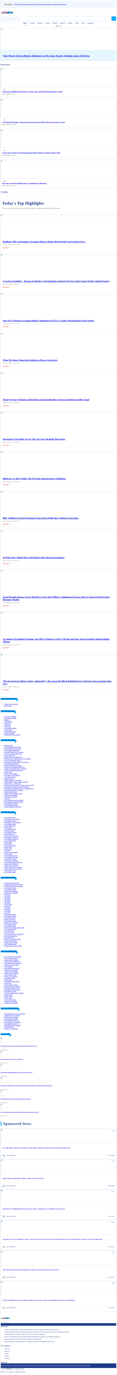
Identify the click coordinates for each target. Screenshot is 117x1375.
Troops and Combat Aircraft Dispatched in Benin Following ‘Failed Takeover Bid (31, 153)
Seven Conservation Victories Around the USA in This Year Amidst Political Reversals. (20, 1112)
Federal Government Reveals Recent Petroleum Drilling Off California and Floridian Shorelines (32, 1337)
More (83, 23)
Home (25, 23)
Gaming (70, 23)
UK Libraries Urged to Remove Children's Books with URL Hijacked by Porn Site (19, 1046)
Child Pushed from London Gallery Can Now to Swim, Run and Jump (24, 1334)
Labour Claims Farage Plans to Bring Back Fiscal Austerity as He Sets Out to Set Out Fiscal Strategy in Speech (36, 1332)
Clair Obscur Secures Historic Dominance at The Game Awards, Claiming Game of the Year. (46, 56)
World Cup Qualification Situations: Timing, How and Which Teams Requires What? (32, 92)
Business (40, 23)
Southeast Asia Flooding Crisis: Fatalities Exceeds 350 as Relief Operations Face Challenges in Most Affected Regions (26, 1085)
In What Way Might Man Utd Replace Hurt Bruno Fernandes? (34, 557)
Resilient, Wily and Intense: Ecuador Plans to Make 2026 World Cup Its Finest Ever (44, 241)
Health (77, 23)
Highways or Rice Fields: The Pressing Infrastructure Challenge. (34, 478)
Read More (6, 247)
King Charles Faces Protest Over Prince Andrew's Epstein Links (22, 1339)
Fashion (54, 23)
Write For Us (4, 1372)
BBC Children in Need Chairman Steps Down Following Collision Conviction (41, 518)
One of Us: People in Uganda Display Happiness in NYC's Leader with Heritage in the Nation (48, 320)
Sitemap (23, 1372)
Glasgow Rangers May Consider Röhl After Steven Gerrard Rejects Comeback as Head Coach (31, 1329)
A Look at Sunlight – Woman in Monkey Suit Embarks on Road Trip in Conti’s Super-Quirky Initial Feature (56, 281)
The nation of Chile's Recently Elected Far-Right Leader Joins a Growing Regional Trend (40, 4)
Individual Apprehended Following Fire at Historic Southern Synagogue (16, 1072)
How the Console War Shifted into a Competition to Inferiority (24, 183)
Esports (47, 23)
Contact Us (90, 23)
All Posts (32, 23)
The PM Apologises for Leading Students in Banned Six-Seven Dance (16, 1098)
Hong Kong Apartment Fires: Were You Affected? (12, 1059)
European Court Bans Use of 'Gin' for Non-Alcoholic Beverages (34, 439)
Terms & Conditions (14, 1372)
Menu (60, 26)
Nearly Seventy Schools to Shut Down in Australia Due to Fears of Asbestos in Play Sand (46, 399)
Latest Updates (8, 4)
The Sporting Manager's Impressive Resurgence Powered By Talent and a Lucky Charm (33, 122)
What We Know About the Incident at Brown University (30, 360)
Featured (62, 23)
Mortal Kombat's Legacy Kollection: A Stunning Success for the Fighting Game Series (29, 1341)
